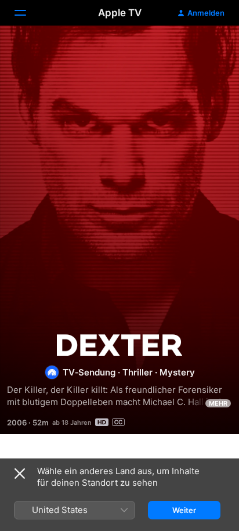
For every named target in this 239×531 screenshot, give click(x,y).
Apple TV (120, 13)
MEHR (218, 403)
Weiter (184, 510)
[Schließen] (20, 473)
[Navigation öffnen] (27, 13)
